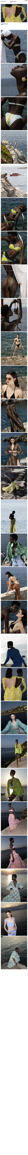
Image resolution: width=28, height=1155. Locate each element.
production (3, 1)
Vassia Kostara (4, 24)
